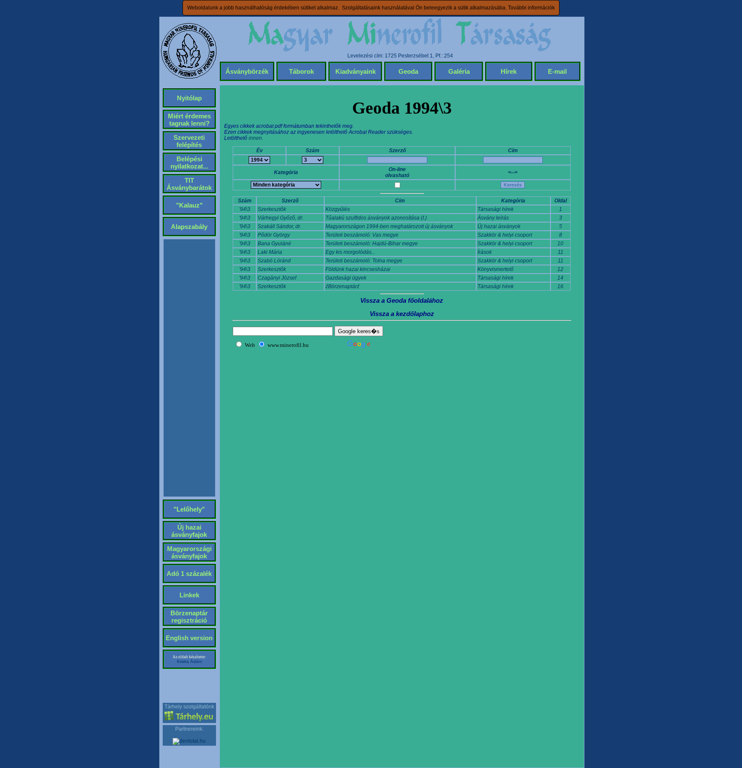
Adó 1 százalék (189, 573)
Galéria (459, 71)
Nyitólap (189, 98)
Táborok (301, 71)
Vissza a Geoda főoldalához (401, 300)
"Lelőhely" (189, 509)
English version (189, 638)
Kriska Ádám (189, 661)
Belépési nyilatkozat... (189, 162)
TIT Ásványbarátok (189, 184)
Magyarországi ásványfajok (189, 552)
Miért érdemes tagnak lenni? (189, 119)
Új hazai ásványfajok (189, 531)
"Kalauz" (189, 205)
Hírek (509, 71)
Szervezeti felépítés (189, 141)
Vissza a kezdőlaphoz (402, 313)
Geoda (408, 71)
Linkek (189, 595)
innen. (256, 138)
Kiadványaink (355, 71)
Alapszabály (189, 226)
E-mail (557, 71)
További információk (531, 8)
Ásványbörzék (246, 71)
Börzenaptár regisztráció (189, 616)
